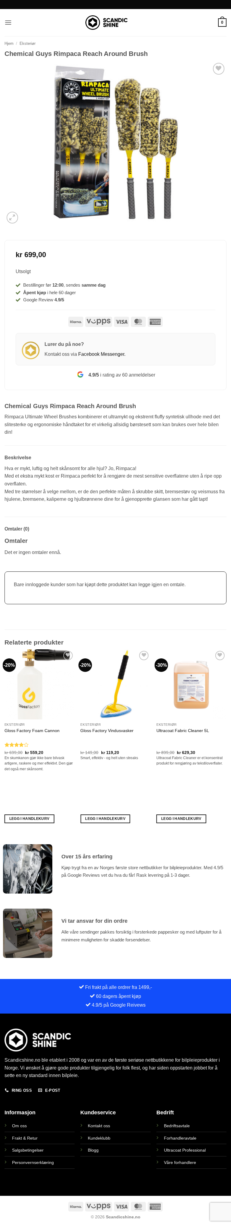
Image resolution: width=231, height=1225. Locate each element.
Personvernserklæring (33, 1162)
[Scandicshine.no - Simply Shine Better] (106, 22)
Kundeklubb (99, 1138)
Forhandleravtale (180, 1138)
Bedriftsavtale (177, 1125)
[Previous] (4, 742)
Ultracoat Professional (185, 1150)
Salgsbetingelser (28, 1150)
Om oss (19, 1125)
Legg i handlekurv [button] (29, 818)
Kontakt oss (99, 1125)
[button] (8, 22)
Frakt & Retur (25, 1138)
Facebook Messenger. (101, 354)
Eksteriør (27, 43)
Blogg (93, 1150)
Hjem (9, 43)
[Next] (226, 742)
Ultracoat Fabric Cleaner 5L (182, 730)
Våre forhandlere (180, 1162)
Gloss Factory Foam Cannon (32, 730)
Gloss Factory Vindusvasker (107, 730)
